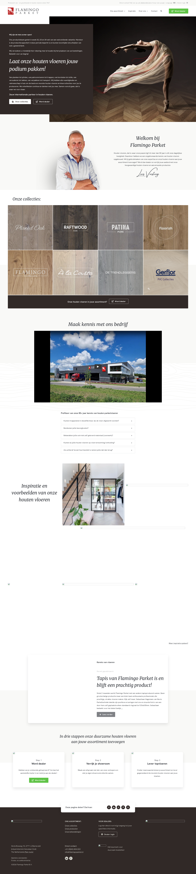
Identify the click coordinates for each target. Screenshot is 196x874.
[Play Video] (98, 366)
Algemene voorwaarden (19, 858)
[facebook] (70, 858)
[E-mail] (128, 807)
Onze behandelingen (73, 832)
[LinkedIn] (113, 807)
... (122, 708)
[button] (161, 11)
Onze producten (71, 829)
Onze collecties (71, 825)
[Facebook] (108, 807)
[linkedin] (66, 858)
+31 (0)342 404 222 (144, 3)
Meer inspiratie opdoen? (178, 643)
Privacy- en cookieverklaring (20, 860)
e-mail (162, 3)
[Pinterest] (123, 807)
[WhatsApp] (118, 807)
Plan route (29, 852)
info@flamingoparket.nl (74, 852)
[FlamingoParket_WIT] (26, 821)
